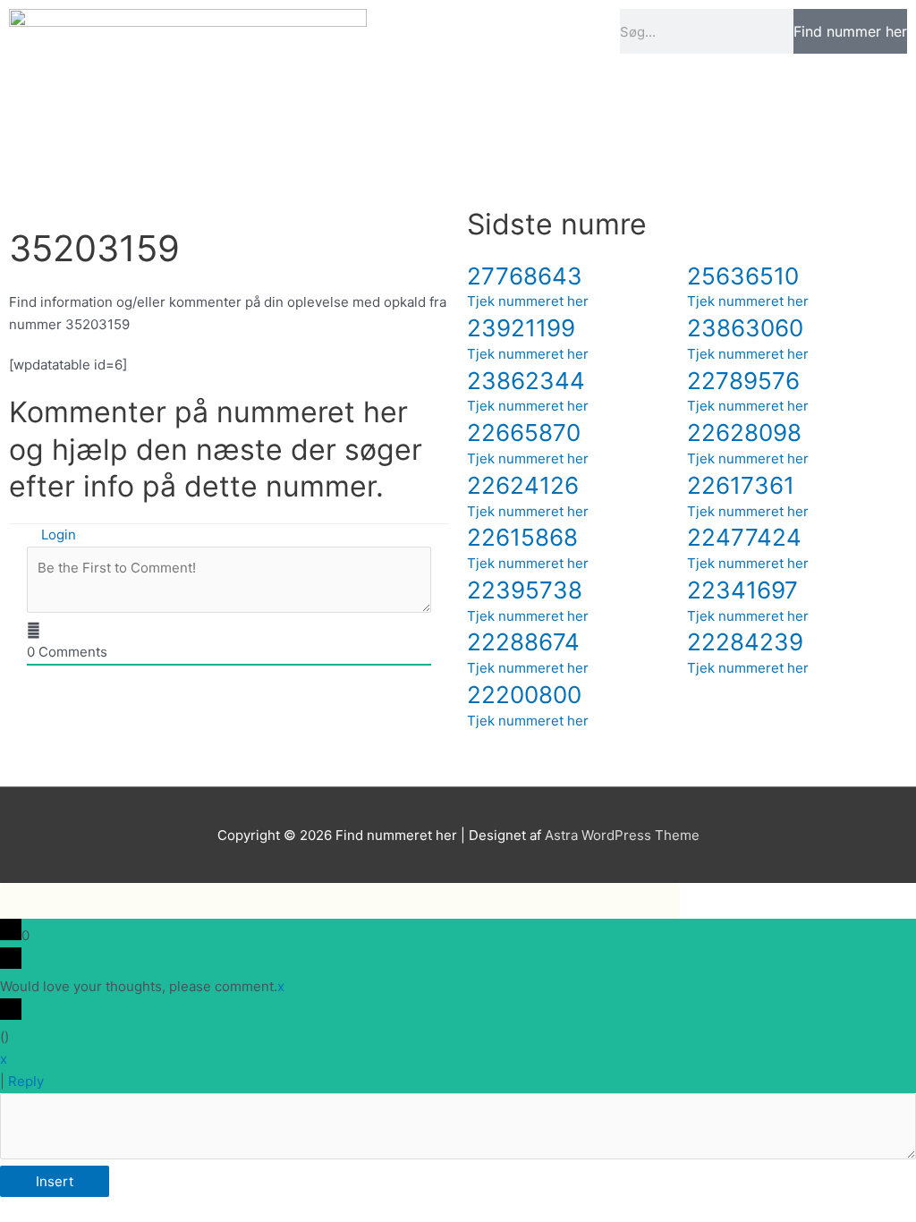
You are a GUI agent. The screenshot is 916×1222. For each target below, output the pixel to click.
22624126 (523, 485)
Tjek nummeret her (528, 301)
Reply (26, 1081)
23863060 (745, 328)
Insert (54, 1181)
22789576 (743, 381)
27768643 (524, 276)
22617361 (740, 485)
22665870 (524, 432)
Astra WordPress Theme (622, 835)
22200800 (524, 695)
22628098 (744, 432)
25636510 (743, 276)
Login (57, 534)
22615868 (522, 537)
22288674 (523, 642)
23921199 (521, 328)
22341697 (742, 590)
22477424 (744, 537)
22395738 (524, 590)
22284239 (745, 642)
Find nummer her (850, 31)
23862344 (526, 381)
